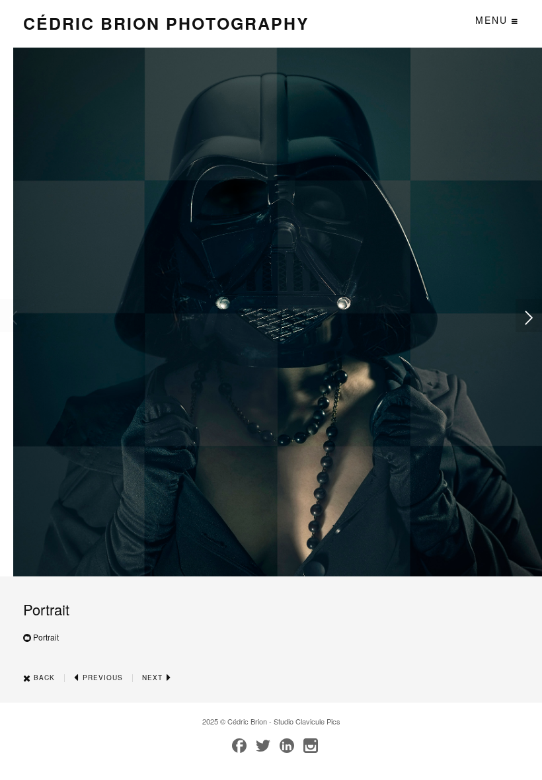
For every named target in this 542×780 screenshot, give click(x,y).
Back (43, 677)
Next (153, 677)
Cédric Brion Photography (166, 23)
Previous (101, 677)
